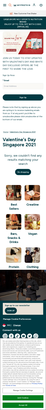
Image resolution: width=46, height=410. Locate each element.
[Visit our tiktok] (17, 336)
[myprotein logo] (22, 5)
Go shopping (23, 172)
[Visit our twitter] (29, 336)
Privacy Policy (37, 383)
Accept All (23, 405)
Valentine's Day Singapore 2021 (23, 132)
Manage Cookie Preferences (17, 319)
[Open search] (10, 5)
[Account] (34, 5)
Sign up (11, 311)
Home (5, 132)
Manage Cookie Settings (23, 390)
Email (6, 80)
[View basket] (41, 5)
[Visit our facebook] (11, 336)
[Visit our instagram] (5, 336)
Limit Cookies (23, 398)
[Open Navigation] (5, 5)
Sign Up (23, 97)
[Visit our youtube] (23, 336)
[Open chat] (35, 336)
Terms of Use (10, 385)
